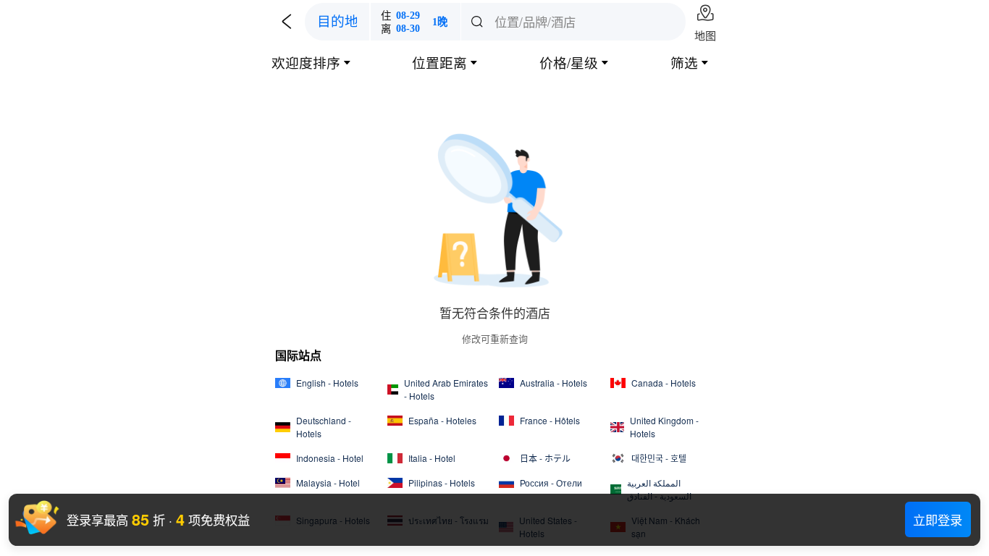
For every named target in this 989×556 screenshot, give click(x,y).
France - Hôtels (550, 420)
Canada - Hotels (663, 382)
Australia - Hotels (553, 382)
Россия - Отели (551, 482)
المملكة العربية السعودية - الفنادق (659, 489)
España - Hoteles (442, 420)
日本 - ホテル (545, 458)
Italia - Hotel (431, 458)
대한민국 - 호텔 (658, 458)
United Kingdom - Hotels (664, 426)
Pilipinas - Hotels (441, 482)
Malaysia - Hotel (328, 482)
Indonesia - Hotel (329, 458)
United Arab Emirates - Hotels (446, 389)
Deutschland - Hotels (323, 426)
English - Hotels (327, 382)
